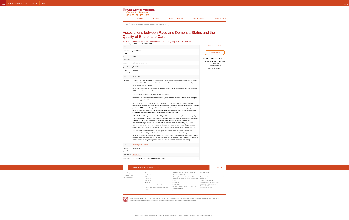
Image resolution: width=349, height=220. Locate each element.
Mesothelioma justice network (207, 184)
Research (156, 19)
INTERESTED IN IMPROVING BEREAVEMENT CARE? (185, 186)
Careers (180, 215)
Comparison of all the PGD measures (209, 182)
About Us (139, 19)
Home (125, 19)
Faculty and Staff (149, 175)
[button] (346, 3)
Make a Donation (220, 19)
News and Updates (176, 19)
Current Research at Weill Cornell (153, 185)
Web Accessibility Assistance (204, 215)
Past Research (176, 181)
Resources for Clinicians (206, 187)
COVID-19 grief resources (206, 180)
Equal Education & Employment (167, 215)
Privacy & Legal (153, 215)
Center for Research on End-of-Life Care (144, 167)
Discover (35, 3)
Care (26, 3)
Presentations (176, 184)
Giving (185, 215)
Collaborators (148, 177)
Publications (176, 182)
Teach (43, 3)
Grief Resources (198, 19)
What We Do (148, 180)
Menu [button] (3, 4)
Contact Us (218, 167)
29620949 (136, 155)
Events (174, 191)
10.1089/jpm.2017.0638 (140, 145)
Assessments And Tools (206, 175)
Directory (192, 215)
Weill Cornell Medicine (15, 3)
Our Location (125, 167)
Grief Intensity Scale (214, 52)
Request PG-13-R (204, 186)
